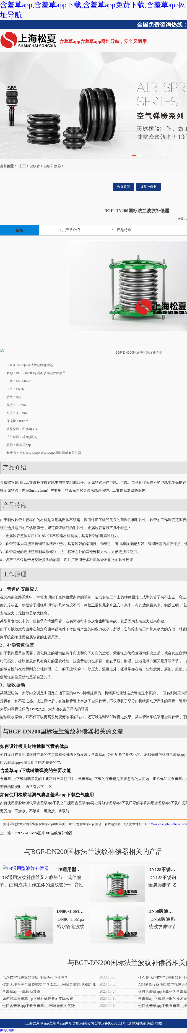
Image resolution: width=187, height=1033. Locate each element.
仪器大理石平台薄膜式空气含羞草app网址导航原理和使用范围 (50, 985)
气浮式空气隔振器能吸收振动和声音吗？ (35, 977)
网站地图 (139, 1023)
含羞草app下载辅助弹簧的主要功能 (35, 770)
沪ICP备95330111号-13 (113, 1023)
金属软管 (123, 186)
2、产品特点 (121, 230)
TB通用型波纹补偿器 (78, 869)
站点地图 (154, 1023)
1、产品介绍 (70, 230)
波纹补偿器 (52, 166)
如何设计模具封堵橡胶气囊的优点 (34, 746)
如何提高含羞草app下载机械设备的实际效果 (37, 999)
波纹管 (35, 166)
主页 (22, 166)
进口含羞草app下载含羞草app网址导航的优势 (38, 1006)
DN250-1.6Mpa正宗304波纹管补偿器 (44, 833)
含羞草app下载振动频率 (21, 992)
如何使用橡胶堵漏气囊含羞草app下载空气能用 (47, 794)
